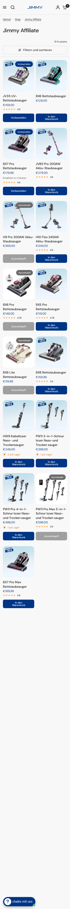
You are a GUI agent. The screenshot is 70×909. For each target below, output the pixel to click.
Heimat (7, 19)
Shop (18, 19)
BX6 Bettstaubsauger (51, 96)
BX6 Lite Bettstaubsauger (15, 374)
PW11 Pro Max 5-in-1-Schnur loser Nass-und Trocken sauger (51, 513)
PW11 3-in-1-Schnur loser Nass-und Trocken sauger (50, 440)
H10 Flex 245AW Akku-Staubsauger (49, 239)
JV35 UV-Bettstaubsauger (15, 98)
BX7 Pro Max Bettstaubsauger (15, 584)
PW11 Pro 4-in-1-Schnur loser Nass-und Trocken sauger (17, 513)
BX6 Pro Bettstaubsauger (15, 307)
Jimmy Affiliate (33, 19)
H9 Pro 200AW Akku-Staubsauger (18, 239)
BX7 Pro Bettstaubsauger (15, 166)
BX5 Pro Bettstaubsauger (48, 307)
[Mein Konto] (58, 7)
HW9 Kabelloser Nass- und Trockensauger (14, 440)
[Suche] (12, 7)
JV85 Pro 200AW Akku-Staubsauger (49, 166)
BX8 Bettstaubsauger (51, 372)
